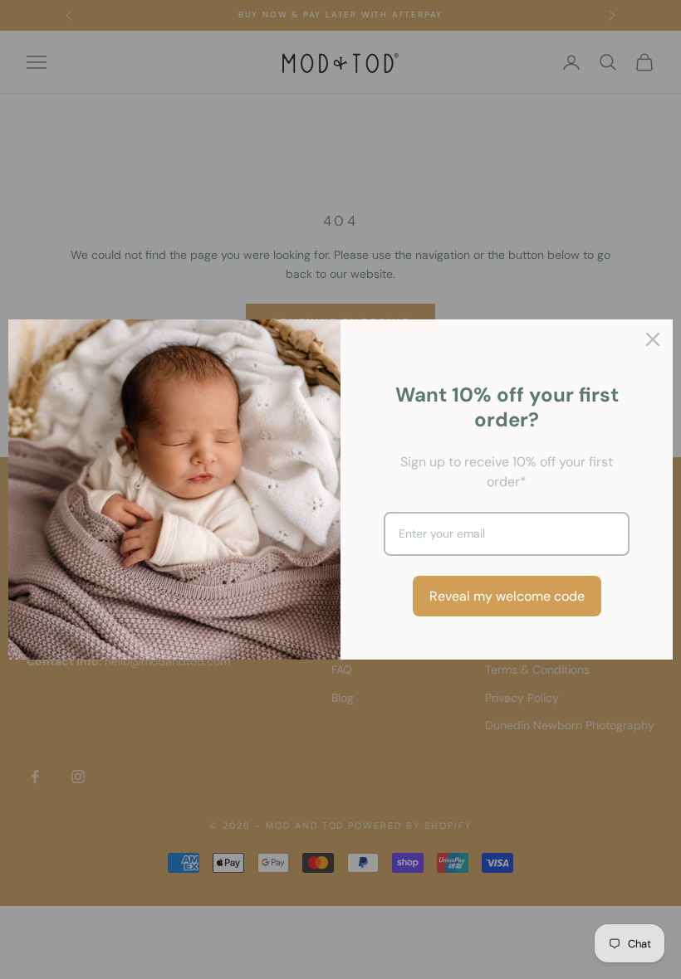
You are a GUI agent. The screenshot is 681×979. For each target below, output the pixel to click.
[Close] (653, 339)
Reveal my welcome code (507, 596)
